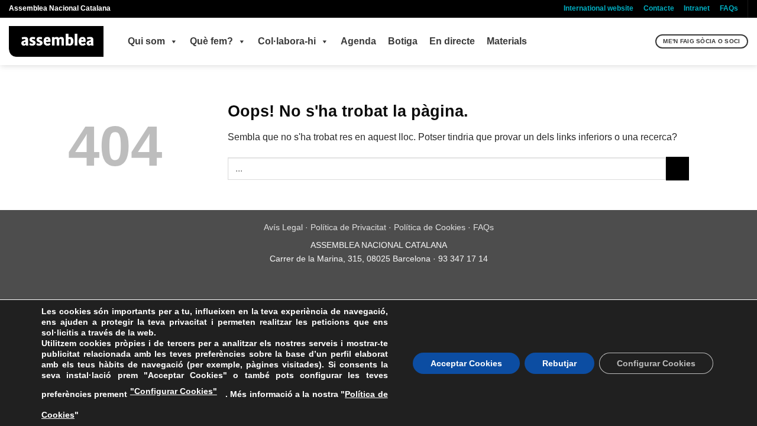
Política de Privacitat (348, 227)
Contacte (658, 8)
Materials (507, 41)
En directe (452, 41)
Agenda (358, 41)
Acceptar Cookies (466, 363)
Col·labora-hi (287, 41)
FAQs (729, 8)
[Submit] (677, 168)
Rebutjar (559, 363)
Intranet (697, 8)
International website (598, 8)
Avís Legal (283, 227)
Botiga (403, 41)
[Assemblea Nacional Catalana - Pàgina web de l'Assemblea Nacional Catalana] (56, 41)
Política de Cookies (429, 227)
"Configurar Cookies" (173, 391)
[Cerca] (645, 41)
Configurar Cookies (656, 363)
